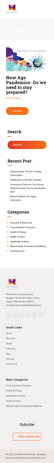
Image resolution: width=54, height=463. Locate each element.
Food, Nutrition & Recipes (22, 227)
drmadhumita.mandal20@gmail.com (23, 305)
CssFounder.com (37, 458)
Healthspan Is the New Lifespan (25, 179)
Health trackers (17, 236)
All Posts (22, 33)
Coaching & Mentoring (21, 222)
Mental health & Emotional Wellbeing (28, 246)
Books (9, 343)
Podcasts (10, 348)
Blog (8, 353)
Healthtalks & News (19, 241)
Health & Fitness (13, 98)
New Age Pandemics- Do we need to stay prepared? (26, 85)
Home (12, 33)
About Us (10, 338)
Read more (17, 111)
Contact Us (11, 364)
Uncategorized (17, 251)
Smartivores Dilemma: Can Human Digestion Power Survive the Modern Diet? (28, 188)
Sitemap (10, 359)
